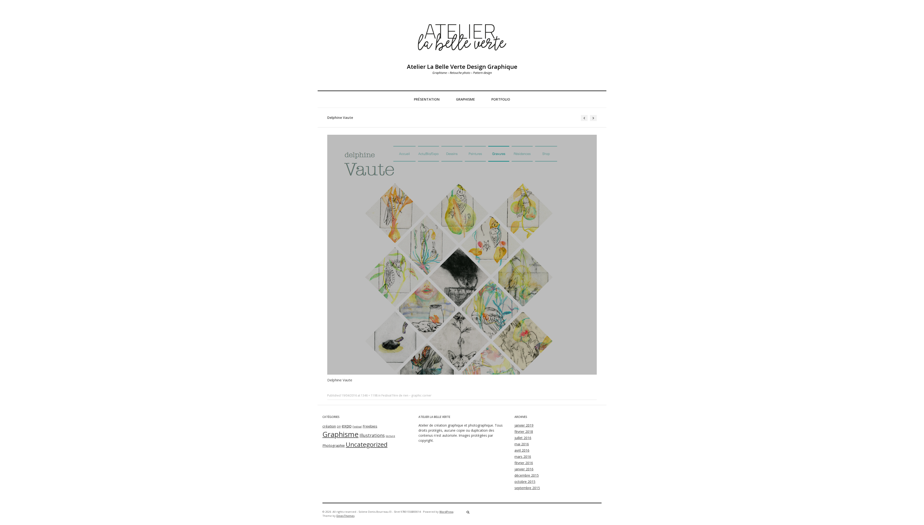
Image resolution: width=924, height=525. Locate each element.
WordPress (446, 511)
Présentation (427, 99)
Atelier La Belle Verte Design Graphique (462, 66)
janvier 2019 (523, 425)
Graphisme (465, 99)
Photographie (333, 445)
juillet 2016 (522, 437)
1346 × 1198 (369, 395)
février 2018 (523, 431)
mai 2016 (521, 444)
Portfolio (500, 99)
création (329, 426)
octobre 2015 (524, 481)
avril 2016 (521, 450)
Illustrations (372, 435)
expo (347, 426)
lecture (390, 436)
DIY (339, 426)
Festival (357, 426)
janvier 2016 (523, 469)
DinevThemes (345, 516)
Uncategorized (366, 444)
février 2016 (523, 463)
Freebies (370, 426)
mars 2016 (522, 456)
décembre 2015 (526, 475)
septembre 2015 (527, 488)
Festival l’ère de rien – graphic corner (406, 395)
